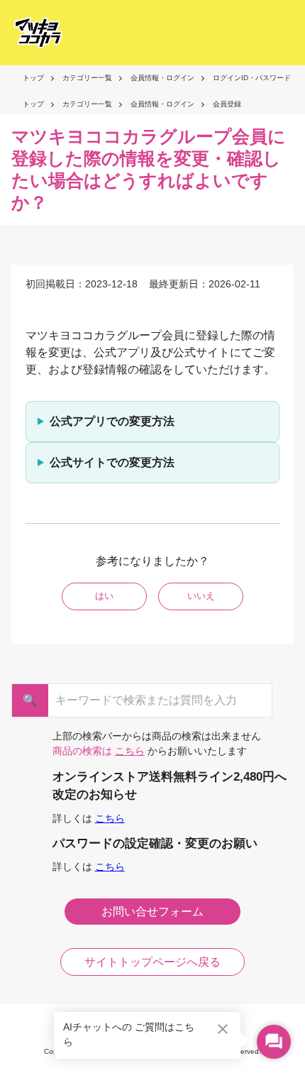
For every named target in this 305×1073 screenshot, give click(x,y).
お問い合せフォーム (152, 912)
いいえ (201, 595)
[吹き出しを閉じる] (222, 1029)
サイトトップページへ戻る (152, 962)
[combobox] (146, 700)
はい (104, 595)
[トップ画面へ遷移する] (34, 32)
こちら (130, 750)
